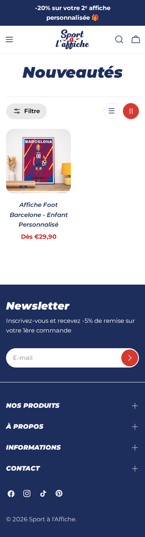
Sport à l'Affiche (52, 519)
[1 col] (112, 111)
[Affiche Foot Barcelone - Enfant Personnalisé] (38, 161)
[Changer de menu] (9, 39)
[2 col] (131, 111)
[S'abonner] (129, 357)
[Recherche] (119, 39)
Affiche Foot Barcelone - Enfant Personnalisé (39, 214)
